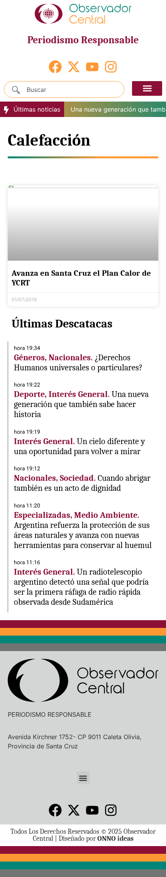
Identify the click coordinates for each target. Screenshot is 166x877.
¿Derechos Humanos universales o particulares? (78, 363)
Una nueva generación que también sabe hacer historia (81, 404)
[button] (147, 88)
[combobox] (64, 89)
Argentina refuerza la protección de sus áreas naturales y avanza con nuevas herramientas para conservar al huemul (83, 535)
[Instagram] (110, 66)
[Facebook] (55, 66)
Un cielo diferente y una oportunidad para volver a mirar (79, 446)
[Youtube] (92, 66)
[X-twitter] (73, 66)
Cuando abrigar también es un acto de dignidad (82, 483)
